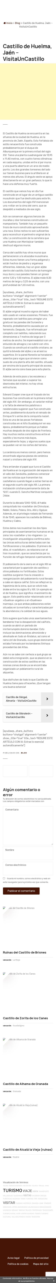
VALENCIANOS (33, 1207)
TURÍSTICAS (7, 1199)
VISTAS (14, 1207)
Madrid (16, 1157)
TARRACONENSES (15, 1186)
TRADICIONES (47, 1210)
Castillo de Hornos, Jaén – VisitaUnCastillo (15, 771)
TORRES (38, 1214)
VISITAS (27, 1195)
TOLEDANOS (18, 1196)
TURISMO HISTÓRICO (23, 1203)
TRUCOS (28, 1210)
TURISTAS (29, 1199)
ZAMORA (35, 1203)
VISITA (35, 1191)
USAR (41, 1203)
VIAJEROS (36, 1196)
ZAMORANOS (22, 1207)
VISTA (18, 1214)
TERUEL (41, 1186)
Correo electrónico (15, 865)
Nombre (9, 850)
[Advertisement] (28, 91)
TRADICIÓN (35, 1217)
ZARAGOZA (7, 1207)
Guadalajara (18, 1025)
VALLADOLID (8, 1196)
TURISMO (12, 1190)
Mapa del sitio (40, 1264)
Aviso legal (13, 1258)
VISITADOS (7, 1210)
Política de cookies (18, 1264)
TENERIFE (47, 1203)
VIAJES (28, 1217)
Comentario (11, 810)
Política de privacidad (36, 1258)
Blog (17, 23)
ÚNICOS (43, 1196)
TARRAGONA (42, 1199)
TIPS (35, 1199)
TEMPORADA (37, 1210)
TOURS (5, 1186)
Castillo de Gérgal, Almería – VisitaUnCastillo (41, 771)
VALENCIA (16, 1199)
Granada (17, 1091)
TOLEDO (35, 1186)
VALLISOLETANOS (18, 1217)
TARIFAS (22, 1210)
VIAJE (27, 1191)
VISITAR (9, 1203)
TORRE (23, 1199)
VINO (47, 1186)
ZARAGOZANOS (45, 1207)
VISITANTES (27, 1186)
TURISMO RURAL (9, 1214)
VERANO (14, 1210)
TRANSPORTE (44, 1191)
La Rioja (16, 960)
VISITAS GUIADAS (27, 1214)
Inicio (9, 23)
